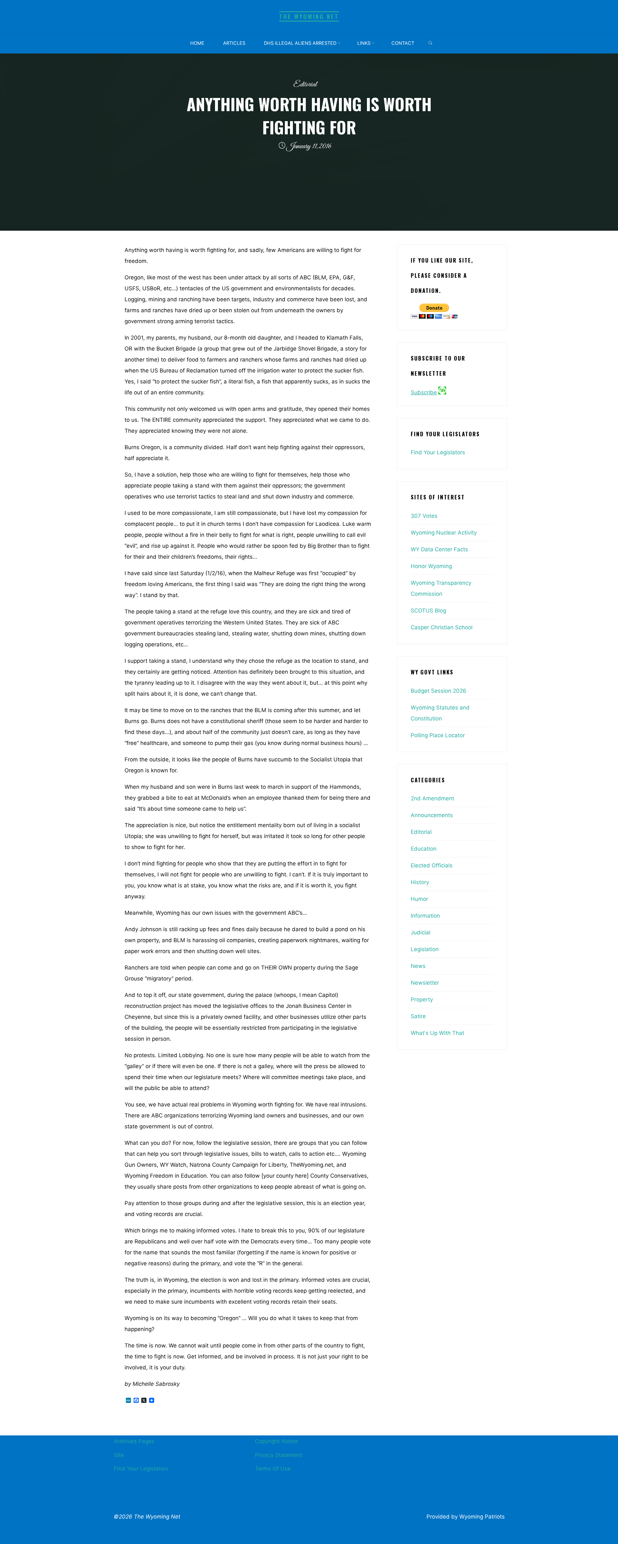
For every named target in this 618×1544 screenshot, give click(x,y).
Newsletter (425, 982)
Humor (419, 899)
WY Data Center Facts (439, 549)
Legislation (425, 949)
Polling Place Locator (438, 735)
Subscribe (424, 392)
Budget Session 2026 (438, 691)
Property (422, 999)
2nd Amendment (432, 798)
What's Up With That (437, 1033)
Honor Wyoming (431, 566)
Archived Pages (134, 1441)
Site (119, 1455)
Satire (418, 1016)
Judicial (420, 932)
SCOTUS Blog (428, 610)
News (418, 966)
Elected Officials (432, 865)
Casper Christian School (442, 627)
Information (425, 915)
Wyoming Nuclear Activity (444, 532)
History (420, 882)
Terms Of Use (273, 1468)
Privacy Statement (278, 1455)
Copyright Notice (276, 1441)
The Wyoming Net (309, 16)
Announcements (432, 815)
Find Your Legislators (438, 452)
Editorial (305, 85)
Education (423, 848)
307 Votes (424, 516)
